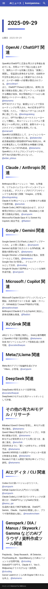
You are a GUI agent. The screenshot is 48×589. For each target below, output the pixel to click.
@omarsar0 (7, 131)
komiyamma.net (34, 3)
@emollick (20, 204)
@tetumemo (7, 100)
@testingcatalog (26, 114)
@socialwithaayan (17, 345)
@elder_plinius (9, 158)
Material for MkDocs (18, 586)
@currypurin (26, 214)
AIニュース (15, 3)
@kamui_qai (7, 503)
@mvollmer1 (12, 84)
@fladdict (26, 221)
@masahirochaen (10, 308)
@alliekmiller (36, 138)
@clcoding (22, 265)
